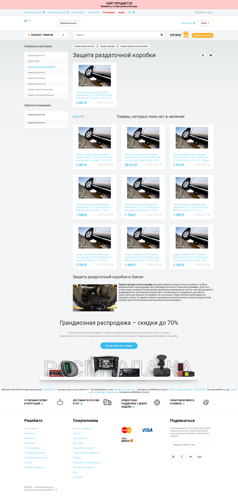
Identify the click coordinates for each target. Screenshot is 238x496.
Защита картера (107, 46)
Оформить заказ (202, 35)
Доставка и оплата (33, 12)
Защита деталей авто (84, 46)
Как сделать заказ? (83, 467)
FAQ (130, 12)
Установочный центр (35, 457)
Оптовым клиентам (34, 452)
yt (199, 456)
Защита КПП (33, 61)
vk (173, 456)
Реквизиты (30, 438)
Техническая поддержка (86, 452)
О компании (30, 428)
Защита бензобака (36, 78)
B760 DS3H (199, 389)
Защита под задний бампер (40, 95)
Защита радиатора (36, 72)
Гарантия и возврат (57, 12)
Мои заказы (187, 23)
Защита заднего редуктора (40, 89)
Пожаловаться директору (87, 462)
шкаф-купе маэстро (125, 389)
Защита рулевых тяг (37, 84)
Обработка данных (34, 467)
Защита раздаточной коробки (41, 67)
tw (190, 456)
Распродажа (109, 12)
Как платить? (78, 12)
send (211, 444)
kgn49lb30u (50, 389)
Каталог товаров (82, 428)
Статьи (28, 462)
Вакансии (29, 443)
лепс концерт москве (180, 389)
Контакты (93, 12)
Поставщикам (31, 448)
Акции (121, 12)
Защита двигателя (36, 55)
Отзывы (77, 457)
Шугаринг (78, 477)
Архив (76, 116)
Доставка (78, 443)
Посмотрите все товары (119, 345)
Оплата (77, 433)
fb (182, 456)
